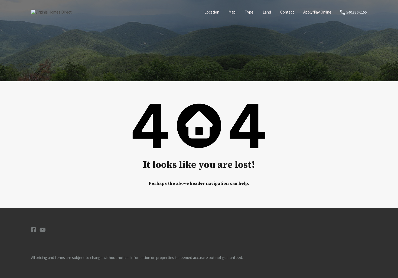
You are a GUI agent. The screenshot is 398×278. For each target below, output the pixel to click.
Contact (287, 12)
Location (211, 12)
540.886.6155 (356, 12)
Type (249, 12)
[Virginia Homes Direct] (51, 12)
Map (232, 12)
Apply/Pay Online (317, 12)
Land (267, 12)
